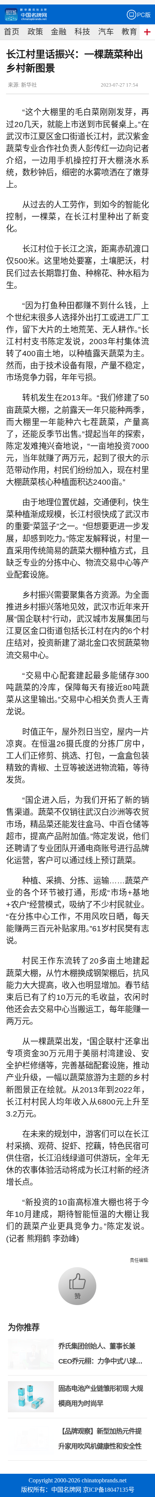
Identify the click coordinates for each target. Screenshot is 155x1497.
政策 (35, 32)
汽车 (106, 32)
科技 (82, 32)
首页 (12, 32)
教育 (129, 32)
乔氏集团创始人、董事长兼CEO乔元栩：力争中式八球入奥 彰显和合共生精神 (100, 1361)
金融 (59, 32)
